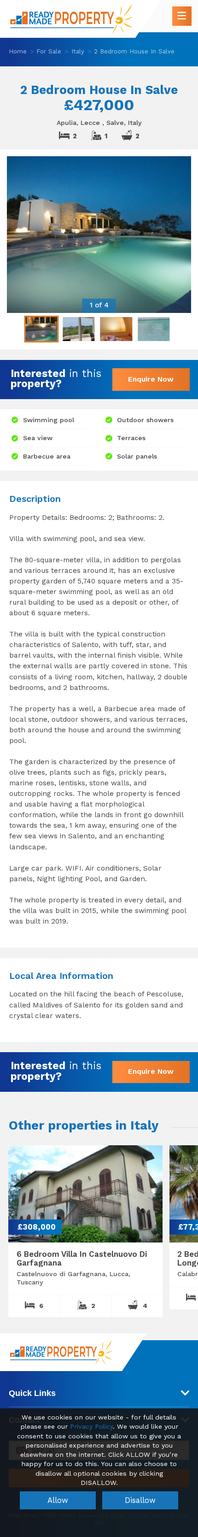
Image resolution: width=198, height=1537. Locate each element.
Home (18, 51)
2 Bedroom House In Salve (134, 51)
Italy (77, 51)
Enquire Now (151, 379)
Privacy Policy (91, 1427)
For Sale (48, 51)
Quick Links (32, 1393)
